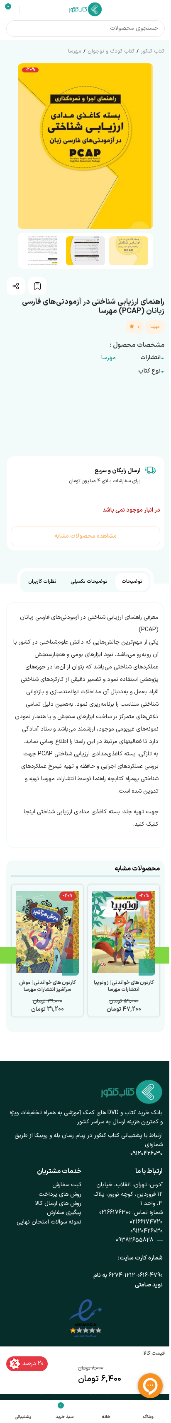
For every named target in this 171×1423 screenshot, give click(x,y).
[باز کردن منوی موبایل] (161, 9)
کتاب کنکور (152, 51)
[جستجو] (14, 28)
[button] (145, 146)
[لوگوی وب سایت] (85, 9)
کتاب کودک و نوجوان (111, 51)
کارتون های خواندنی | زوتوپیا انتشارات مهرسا (124, 986)
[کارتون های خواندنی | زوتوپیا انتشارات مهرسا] (123, 932)
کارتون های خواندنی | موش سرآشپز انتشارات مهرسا (47, 986)
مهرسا (74, 51)
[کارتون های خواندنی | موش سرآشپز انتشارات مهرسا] (47, 932)
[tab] (132, 581)
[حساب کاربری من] (27, 9)
